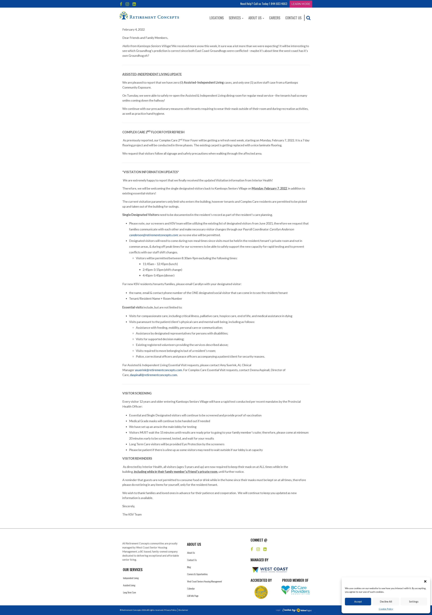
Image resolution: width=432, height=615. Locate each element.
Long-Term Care (129, 592)
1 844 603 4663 (278, 4)
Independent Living (131, 578)
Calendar (191, 588)
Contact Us (293, 17)
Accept (358, 601)
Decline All (386, 601)
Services (235, 17)
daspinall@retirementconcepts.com (153, 375)
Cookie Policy (386, 608)
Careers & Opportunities (197, 574)
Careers (274, 17)
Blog (189, 567)
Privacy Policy (170, 610)
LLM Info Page (192, 595)
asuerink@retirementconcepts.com (158, 370)
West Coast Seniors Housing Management (204, 581)
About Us (255, 17)
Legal (278, 610)
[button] (425, 581)
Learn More (300, 4)
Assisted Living (129, 585)
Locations (217, 17)
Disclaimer (183, 610)
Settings (413, 601)
